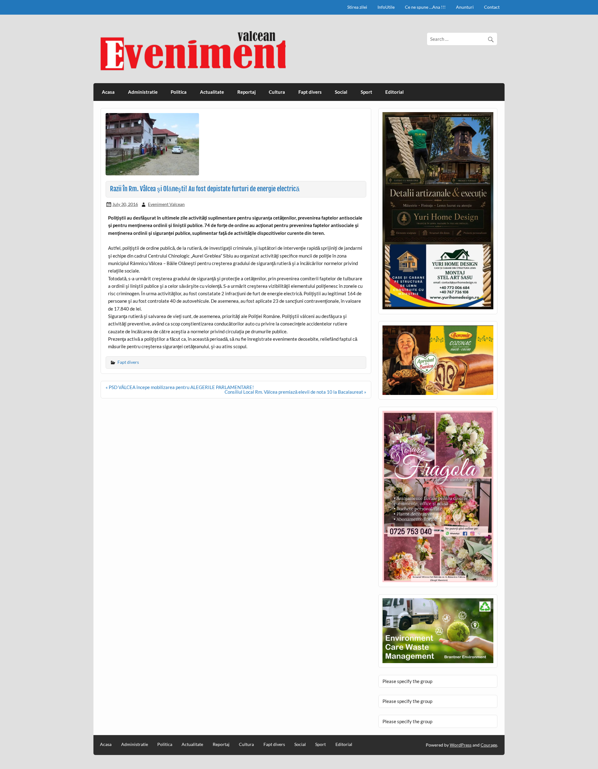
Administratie (143, 92)
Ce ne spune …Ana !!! (425, 7)
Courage (489, 745)
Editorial (394, 92)
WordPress (461, 745)
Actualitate (212, 92)
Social (341, 92)
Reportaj (246, 92)
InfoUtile (386, 7)
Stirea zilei (357, 7)
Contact (492, 7)
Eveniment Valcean (166, 204)
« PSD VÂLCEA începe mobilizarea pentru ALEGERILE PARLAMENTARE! (180, 387)
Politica (179, 92)
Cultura (277, 92)
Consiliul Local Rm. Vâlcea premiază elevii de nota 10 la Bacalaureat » (295, 392)
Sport (366, 92)
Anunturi (465, 7)
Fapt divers (310, 92)
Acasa (108, 92)
